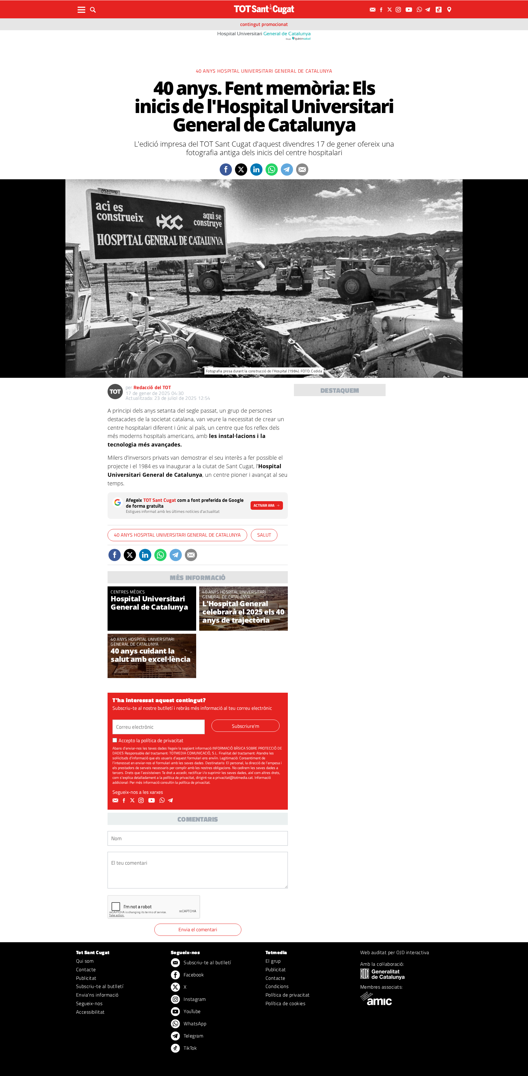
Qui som (85, 961)
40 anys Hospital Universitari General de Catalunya (264, 71)
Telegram (192, 1035)
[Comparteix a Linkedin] (256, 169)
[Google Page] (449, 9)
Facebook (193, 974)
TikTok (189, 1048)
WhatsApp (194, 1023)
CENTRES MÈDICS (128, 592)
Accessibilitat (90, 1012)
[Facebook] (382, 9)
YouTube (191, 1011)
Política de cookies (285, 1003)
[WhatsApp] (420, 9)
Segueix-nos (89, 1003)
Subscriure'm (245, 726)
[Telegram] (428, 9)
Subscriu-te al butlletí (99, 986)
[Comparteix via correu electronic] (302, 169)
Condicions (277, 986)
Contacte (86, 969)
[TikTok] (439, 9)
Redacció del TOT (152, 387)
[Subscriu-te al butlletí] (373, 9)
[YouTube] (409, 9)
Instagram (194, 999)
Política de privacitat (288, 994)
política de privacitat (162, 740)
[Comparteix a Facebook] (226, 169)
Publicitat (86, 978)
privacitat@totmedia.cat (234, 777)
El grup (273, 961)
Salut (264, 534)
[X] (390, 9)
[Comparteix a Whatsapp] (272, 169)
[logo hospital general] (264, 35)
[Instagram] (399, 9)
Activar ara (264, 505)
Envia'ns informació (97, 994)
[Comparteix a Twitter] (241, 169)
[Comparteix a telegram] (287, 169)
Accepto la (151, 740)
